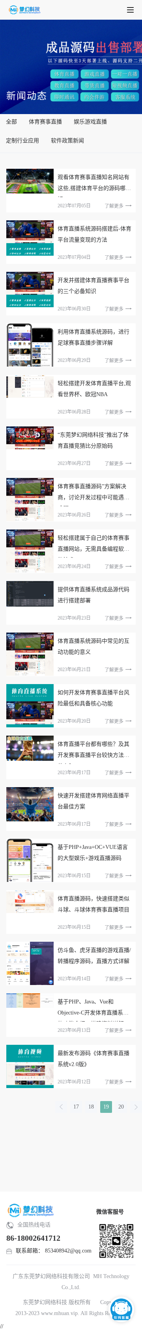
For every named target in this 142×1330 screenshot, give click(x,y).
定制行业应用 (22, 141)
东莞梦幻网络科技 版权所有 (57, 1302)
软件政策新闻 (67, 141)
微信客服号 (110, 1212)
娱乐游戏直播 (90, 122)
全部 (11, 122)
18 (91, 1107)
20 (121, 1107)
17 (76, 1107)
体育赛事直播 (45, 122)
